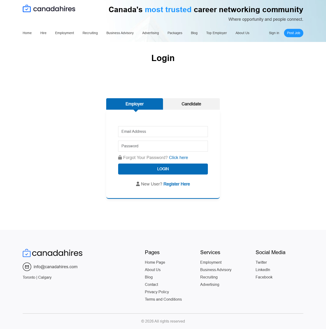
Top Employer (216, 33)
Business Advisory (120, 33)
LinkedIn (263, 270)
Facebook (264, 277)
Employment (64, 33)
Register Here (176, 184)
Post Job (293, 33)
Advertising (150, 33)
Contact (151, 285)
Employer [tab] (135, 104)
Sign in (274, 33)
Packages (175, 33)
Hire (43, 33)
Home (27, 33)
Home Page (155, 262)
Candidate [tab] (191, 104)
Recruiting (90, 33)
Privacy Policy (157, 292)
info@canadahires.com (56, 266)
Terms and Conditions (163, 299)
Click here (178, 157)
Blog (194, 33)
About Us (242, 33)
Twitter (261, 262)
